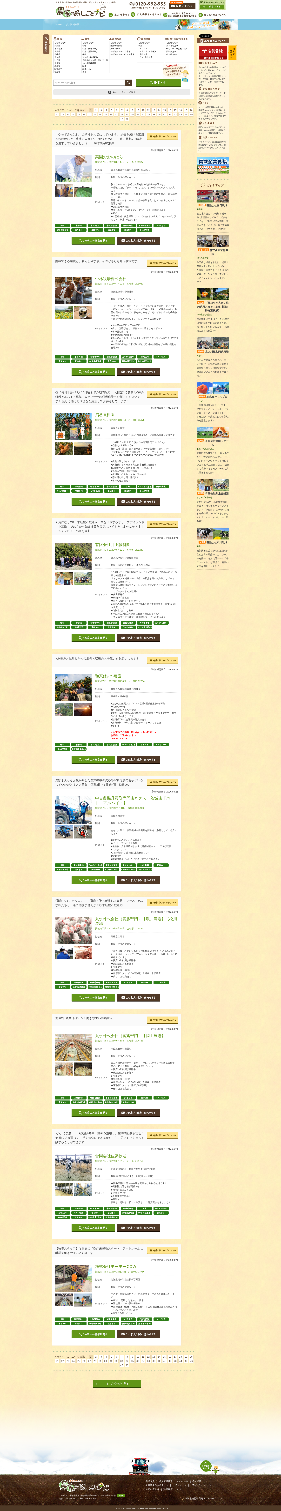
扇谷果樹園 (105, 415)
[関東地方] (66, 69)
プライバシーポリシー (201, 1485)
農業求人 (150, 1481)
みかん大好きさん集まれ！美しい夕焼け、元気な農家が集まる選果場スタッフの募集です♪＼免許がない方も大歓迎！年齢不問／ (212, 368)
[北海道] (66, 45)
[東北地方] (66, 48)
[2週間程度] (150, 54)
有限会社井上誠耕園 (112, 544)
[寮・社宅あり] (178, 45)
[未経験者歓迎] (122, 45)
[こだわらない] (66, 42)
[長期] (150, 45)
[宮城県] (66, 57)
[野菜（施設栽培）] (94, 51)
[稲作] (94, 45)
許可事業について (172, 1489)
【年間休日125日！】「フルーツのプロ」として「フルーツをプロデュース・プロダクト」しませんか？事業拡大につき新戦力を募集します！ (212, 413)
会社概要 (196, 1481)
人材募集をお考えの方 (157, 1485)
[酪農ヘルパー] (94, 69)
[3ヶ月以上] (150, 48)
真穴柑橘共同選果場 (213, 351)
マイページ (182, 1481)
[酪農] (94, 66)
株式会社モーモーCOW (115, 1266)
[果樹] (94, 54)
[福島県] (66, 66)
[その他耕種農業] (94, 63)
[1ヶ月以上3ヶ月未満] (150, 51)
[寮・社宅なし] (178, 54)
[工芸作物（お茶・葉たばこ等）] (94, 60)
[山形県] (66, 63)
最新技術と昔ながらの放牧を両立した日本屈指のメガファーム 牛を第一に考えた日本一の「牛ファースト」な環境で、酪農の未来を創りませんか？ (212, 558)
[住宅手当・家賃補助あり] (178, 48)
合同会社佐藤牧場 (110, 1156)
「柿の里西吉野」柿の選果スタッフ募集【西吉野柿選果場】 (213, 306)
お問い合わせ (152, 1489)
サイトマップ (179, 1485)
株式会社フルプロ (213, 396)
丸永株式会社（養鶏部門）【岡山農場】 (130, 1035)
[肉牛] (94, 72)
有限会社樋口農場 (213, 205)
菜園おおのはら (109, 157)
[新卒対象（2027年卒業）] (122, 51)
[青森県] (66, 51)
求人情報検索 (166, 1481)
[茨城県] (66, 72)
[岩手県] (66, 54)
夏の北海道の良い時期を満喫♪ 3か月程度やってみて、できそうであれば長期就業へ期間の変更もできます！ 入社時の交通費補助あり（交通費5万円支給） (213, 221)
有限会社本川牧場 (213, 542)
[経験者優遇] (122, 48)
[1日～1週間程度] (150, 57)
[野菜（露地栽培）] (94, 48)
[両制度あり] (178, 51)
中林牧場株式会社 (110, 279)
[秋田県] (66, 60)
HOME (58, 24)
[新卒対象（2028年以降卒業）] (122, 54)
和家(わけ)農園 (108, 676)
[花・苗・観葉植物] (94, 57)
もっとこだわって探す (124, 92)
